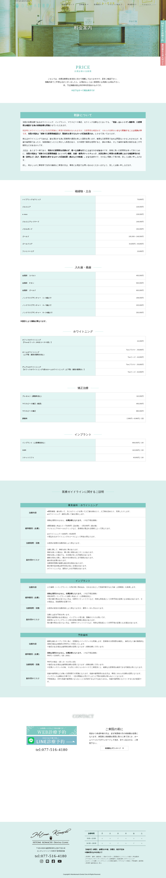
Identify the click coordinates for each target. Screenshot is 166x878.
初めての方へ (67, 4)
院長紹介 (97, 4)
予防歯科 (135, 861)
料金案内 (131, 4)
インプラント (102, 861)
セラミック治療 (91, 861)
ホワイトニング (129, 859)
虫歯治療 (120, 859)
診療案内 (82, 4)
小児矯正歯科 (112, 861)
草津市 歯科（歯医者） (94, 856)
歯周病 (141, 861)
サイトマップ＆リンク (101, 859)
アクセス (145, 4)
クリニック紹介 (114, 4)
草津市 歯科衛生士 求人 (94, 863)
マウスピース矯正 (124, 861)
